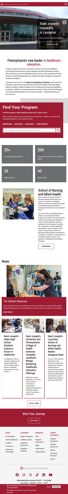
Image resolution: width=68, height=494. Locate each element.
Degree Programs (26, 436)
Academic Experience (24, 444)
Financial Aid (39, 448)
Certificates (42, 124)
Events (52, 459)
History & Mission (11, 440)
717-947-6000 (47, 480)
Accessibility (24, 483)
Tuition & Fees (40, 452)
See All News (34, 403)
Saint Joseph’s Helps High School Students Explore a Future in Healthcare (11, 345)
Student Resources (54, 445)
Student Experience (54, 440)
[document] (23, 488)
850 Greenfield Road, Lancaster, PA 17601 (29, 480)
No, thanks (56, 486)
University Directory (53, 454)
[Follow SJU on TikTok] (37, 475)
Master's (19, 124)
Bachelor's (7, 124)
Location (8, 443)
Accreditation (10, 436)
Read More (7, 312)
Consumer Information (9, 451)
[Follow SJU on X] (30, 475)
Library (52, 450)
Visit (36, 436)
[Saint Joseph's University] (32, 4)
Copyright (33, 483)
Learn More (46, 246)
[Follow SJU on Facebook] (17, 475)
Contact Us (9, 446)
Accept (48, 487)
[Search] (57, 130)
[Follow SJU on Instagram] (23, 475)
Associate (29, 124)
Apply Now (34, 420)
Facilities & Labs (26, 440)
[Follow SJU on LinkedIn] (43, 475)
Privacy (39, 483)
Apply (37, 445)
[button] (65, 4)
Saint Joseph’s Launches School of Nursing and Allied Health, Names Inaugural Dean (56, 345)
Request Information (39, 441)
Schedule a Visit (52, 44)
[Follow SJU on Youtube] (50, 475)
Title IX (45, 483)
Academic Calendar (24, 450)
